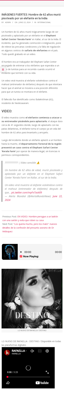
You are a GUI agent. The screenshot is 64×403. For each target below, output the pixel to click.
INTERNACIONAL (44, 22)
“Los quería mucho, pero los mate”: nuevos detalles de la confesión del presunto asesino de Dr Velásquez (29, 227)
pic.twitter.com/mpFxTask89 (26, 192)
